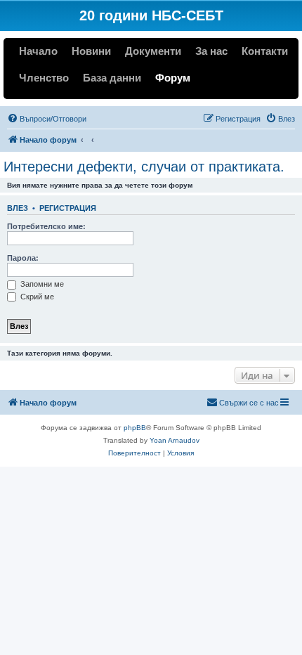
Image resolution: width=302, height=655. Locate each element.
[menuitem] (46, 118)
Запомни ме (41, 284)
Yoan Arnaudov (174, 440)
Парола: (23, 258)
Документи (153, 51)
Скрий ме (36, 296)
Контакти (265, 51)
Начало (38, 51)
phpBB (135, 428)
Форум (172, 78)
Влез (17, 208)
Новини (91, 51)
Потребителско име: (46, 226)
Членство (44, 78)
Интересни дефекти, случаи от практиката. (144, 166)
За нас (211, 51)
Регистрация (67, 208)
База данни (112, 78)
